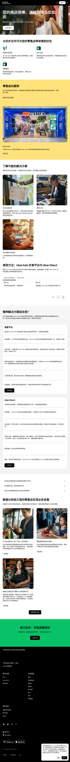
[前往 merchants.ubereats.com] (6, 2)
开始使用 (9, 390)
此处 (64, 751)
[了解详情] (18, 523)
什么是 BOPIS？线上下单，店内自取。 (16, 541)
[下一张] (63, 297)
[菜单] (67, 2)
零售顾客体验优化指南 (44, 541)
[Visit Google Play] (8, 742)
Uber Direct (19, 213)
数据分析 (40, 211)
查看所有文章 (35, 612)
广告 (62, 211)
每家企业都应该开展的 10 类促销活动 (15, 591)
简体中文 (7, 732)
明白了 (64, 757)
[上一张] (58, 297)
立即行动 (62, 2)
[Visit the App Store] (20, 742)
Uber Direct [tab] (20, 277)
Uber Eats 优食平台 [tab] (9, 277)
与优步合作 (8, 28)
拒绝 (58, 757)
